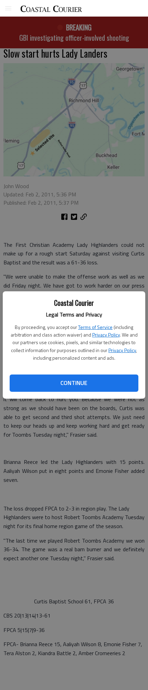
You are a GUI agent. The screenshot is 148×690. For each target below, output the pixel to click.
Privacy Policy (106, 334)
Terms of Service (95, 327)
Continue (74, 383)
